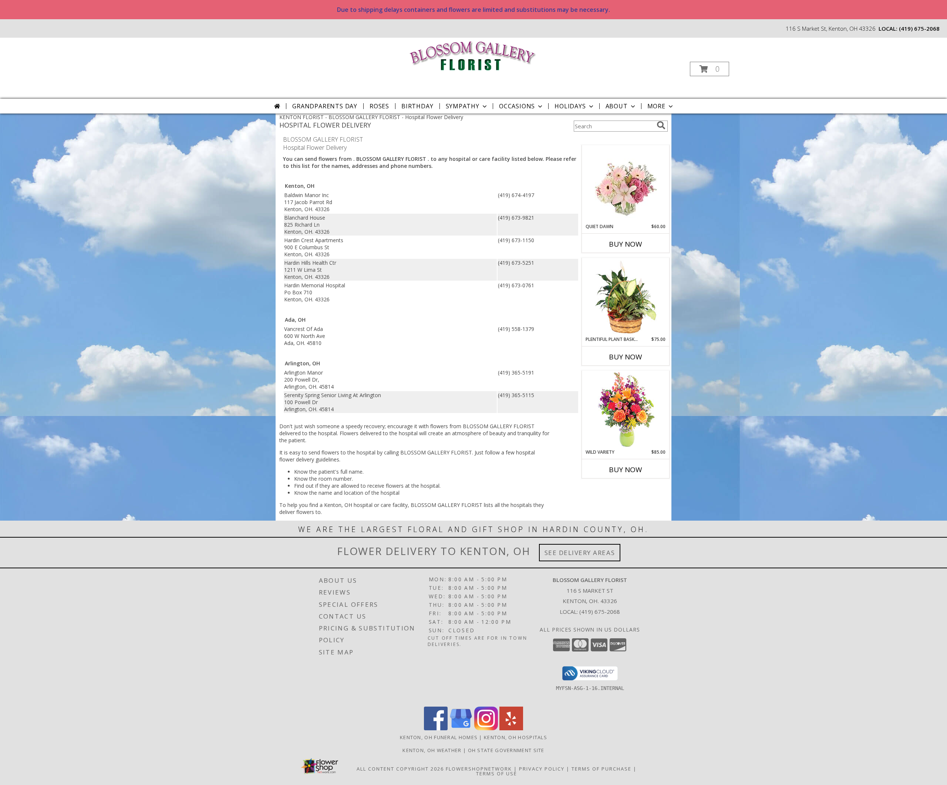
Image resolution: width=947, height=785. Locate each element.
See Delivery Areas (580, 552)
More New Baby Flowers (614, 490)
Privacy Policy (542, 768)
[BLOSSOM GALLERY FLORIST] (472, 54)
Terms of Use (496, 773)
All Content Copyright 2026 (400, 768)
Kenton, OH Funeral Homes (439, 737)
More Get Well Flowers (614, 139)
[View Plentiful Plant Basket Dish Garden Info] (626, 297)
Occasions (517, 106)
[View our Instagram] (486, 728)
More (656, 106)
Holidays (570, 106)
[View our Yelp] (511, 728)
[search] (661, 125)
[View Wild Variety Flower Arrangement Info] (626, 409)
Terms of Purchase (601, 768)
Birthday (417, 106)
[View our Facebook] (436, 728)
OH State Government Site (506, 750)
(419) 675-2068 (919, 28)
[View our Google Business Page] (461, 728)
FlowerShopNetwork (479, 768)
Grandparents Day (324, 106)
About (617, 106)
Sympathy (462, 106)
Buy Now (625, 244)
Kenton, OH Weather (431, 750)
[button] (709, 69)
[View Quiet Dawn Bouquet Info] (626, 184)
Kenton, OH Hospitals (515, 737)
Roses (379, 106)
